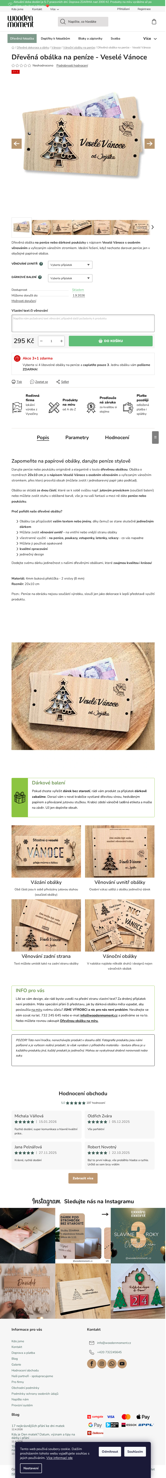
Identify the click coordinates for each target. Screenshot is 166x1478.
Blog (15, 1359)
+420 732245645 (109, 1352)
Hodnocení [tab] (117, 437)
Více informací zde (59, 1458)
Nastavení (30, 1468)
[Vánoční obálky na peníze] (120, 926)
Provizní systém (22, 1405)
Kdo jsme (17, 9)
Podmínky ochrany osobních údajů (35, 1394)
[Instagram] (101, 1363)
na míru (36, 1009)
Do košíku (113, 341)
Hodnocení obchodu (83, 1093)
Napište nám (20, 1399)
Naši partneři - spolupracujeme (32, 1376)
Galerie (16, 1364)
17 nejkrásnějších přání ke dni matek (38, 1426)
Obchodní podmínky (25, 1388)
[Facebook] (91, 1363)
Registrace (144, 9)
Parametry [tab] (77, 437)
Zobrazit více (83, 1178)
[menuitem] (22, 38)
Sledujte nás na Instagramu (99, 1201)
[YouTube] (122, 1363)
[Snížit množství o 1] (41, 341)
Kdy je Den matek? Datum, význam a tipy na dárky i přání (43, 1436)
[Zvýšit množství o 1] (62, 341)
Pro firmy (18, 1382)
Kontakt (37, 9)
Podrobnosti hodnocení (72, 65)
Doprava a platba (23, 1353)
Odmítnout (110, 1451)
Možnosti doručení (24, 301)
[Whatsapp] (112, 1363)
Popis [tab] (43, 437)
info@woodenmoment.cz (114, 1343)
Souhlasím (135, 1451)
